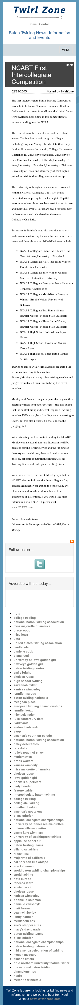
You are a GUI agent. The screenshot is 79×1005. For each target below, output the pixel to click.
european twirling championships (38, 706)
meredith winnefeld (27, 980)
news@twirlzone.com (45, 999)
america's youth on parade (33, 735)
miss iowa (21, 634)
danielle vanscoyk (27, 904)
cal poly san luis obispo (31, 862)
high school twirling (28, 681)
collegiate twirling (26, 803)
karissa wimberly (26, 765)
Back (69, 65)
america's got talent (28, 811)
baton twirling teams (28, 845)
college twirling (25, 617)
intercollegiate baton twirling (34, 794)
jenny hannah (23, 916)
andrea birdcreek (26, 727)
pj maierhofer (23, 815)
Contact (45, 24)
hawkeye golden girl (28, 664)
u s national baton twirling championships (33, 969)
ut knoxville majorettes (30, 828)
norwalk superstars (27, 782)
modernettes (23, 756)
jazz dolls (20, 748)
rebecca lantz (23, 883)
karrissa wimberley (27, 689)
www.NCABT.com (22, 507)
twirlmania (21, 723)
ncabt (18, 975)
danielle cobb (23, 651)
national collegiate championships (39, 820)
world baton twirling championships (40, 870)
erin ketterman (24, 866)
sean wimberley (25, 912)
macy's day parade (27, 929)
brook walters (23, 761)
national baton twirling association (39, 622)
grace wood (22, 630)
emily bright (22, 672)
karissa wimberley (26, 895)
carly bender (23, 786)
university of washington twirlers (37, 836)
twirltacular (22, 647)
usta (17, 639)
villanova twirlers (26, 849)
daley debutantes (26, 744)
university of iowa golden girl (35, 660)
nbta (17, 613)
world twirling (23, 874)
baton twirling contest (30, 668)
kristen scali (22, 887)
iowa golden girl (25, 777)
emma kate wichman (28, 832)
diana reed (21, 655)
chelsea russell (24, 676)
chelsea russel (24, 891)
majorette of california (29, 858)
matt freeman (23, 908)
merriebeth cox (24, 921)
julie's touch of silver (29, 752)
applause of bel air (27, 841)
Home (32, 24)
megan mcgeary (25, 954)
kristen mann (23, 853)
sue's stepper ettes (27, 925)
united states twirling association (38, 643)
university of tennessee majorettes (39, 824)
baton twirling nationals (31, 697)
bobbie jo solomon (27, 900)
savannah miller (25, 685)
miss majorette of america (32, 626)
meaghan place (25, 702)
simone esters (24, 959)
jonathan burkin (25, 807)
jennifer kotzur (24, 710)
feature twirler (23, 790)
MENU (67, 50)
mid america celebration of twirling (38, 950)
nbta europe (22, 879)
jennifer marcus (25, 693)
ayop (17, 731)
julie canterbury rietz (28, 719)
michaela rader (24, 714)
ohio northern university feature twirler (41, 963)
